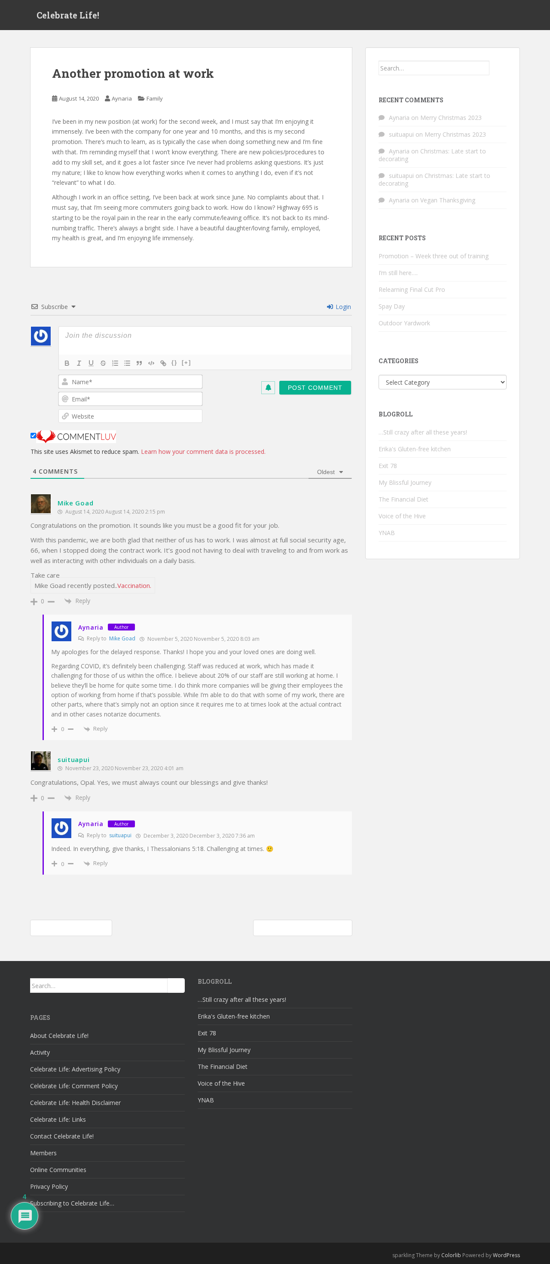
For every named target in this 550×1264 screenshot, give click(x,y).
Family (155, 98)
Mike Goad (75, 503)
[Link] (163, 363)
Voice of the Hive (402, 516)
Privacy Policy (49, 1186)
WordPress (506, 1255)
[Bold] (67, 363)
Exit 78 (388, 466)
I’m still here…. (398, 273)
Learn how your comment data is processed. (203, 451)
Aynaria (122, 98)
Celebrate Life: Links (58, 1119)
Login (342, 307)
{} (174, 362)
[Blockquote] (139, 363)
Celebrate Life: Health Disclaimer (75, 1103)
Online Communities (58, 1170)
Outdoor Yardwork (404, 323)
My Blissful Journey (405, 482)
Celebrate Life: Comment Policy (74, 1086)
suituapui (73, 759)
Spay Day (392, 306)
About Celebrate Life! (59, 1035)
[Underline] (91, 363)
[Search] (498, 68)
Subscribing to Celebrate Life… (72, 1203)
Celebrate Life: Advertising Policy (75, 1069)
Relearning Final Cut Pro (412, 289)
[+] (186, 362)
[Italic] (79, 363)
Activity (40, 1052)
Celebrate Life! (68, 15)
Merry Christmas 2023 (451, 117)
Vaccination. (134, 585)
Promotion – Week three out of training (434, 256)
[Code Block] (151, 363)
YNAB (387, 533)
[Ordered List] (115, 363)
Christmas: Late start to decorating (432, 155)
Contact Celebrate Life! (62, 1136)
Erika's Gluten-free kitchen (415, 449)
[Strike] (103, 363)
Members (43, 1153)
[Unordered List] (127, 363)
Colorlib (451, 1255)
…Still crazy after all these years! (423, 432)
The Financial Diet (403, 499)
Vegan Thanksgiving (447, 200)
